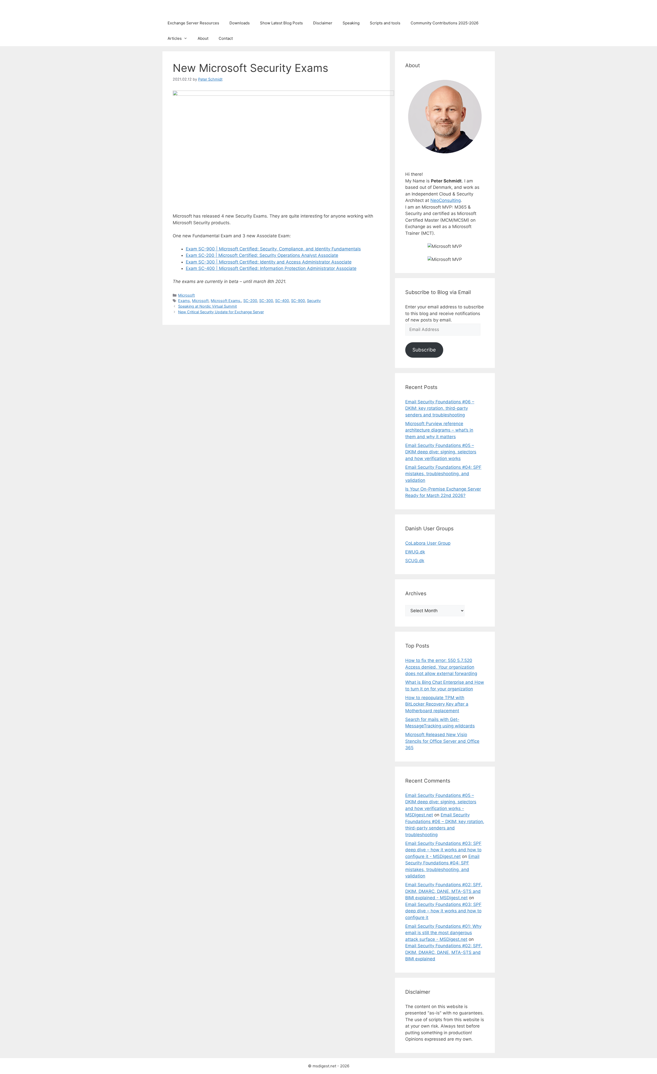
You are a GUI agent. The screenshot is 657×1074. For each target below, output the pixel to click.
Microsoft (186, 295)
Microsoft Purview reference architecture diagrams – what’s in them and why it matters (439, 430)
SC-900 (298, 300)
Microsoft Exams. (226, 300)
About (203, 38)
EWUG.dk (415, 551)
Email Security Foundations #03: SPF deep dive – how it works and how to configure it (443, 911)
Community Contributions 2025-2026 (444, 23)
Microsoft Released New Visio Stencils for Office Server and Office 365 (442, 741)
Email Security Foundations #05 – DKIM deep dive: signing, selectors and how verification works (440, 452)
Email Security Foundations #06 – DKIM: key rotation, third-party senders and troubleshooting (439, 408)
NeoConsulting (445, 200)
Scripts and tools (385, 23)
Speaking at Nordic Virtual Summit (207, 306)
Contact (226, 38)
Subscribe (424, 350)
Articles (175, 38)
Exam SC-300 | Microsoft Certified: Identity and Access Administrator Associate (269, 262)
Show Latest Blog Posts (281, 23)
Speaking (351, 23)
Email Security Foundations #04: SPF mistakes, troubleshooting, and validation (443, 474)
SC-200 (250, 300)
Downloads (239, 23)
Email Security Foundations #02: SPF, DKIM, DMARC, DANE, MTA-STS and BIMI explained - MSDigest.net (443, 891)
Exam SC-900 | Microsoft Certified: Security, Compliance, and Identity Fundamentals (273, 248)
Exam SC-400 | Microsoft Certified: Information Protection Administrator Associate (271, 268)
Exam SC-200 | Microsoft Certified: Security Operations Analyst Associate (262, 255)
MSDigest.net (183, 8)
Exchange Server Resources (193, 23)
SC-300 (266, 300)
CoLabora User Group (427, 543)
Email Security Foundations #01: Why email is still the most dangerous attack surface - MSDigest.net (443, 933)
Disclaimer (322, 23)
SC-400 (282, 300)
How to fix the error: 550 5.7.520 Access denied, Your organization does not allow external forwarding (441, 667)
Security (314, 300)
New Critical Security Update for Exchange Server (221, 312)
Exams (184, 300)
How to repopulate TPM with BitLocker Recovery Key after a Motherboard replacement (436, 704)
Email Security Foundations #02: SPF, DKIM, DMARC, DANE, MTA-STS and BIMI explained (443, 952)
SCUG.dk (414, 560)
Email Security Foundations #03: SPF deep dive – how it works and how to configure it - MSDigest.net (443, 850)
